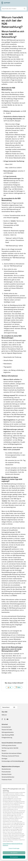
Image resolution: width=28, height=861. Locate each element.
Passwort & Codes (7, 729)
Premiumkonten (6, 771)
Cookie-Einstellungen (14, 848)
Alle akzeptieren (14, 857)
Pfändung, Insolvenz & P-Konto (10, 756)
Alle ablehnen (14, 852)
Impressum (5, 845)
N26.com (4, 715)
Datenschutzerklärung (17, 843)
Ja (9, 687)
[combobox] (14, 9)
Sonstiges (4, 758)
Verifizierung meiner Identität (10, 748)
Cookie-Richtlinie (7, 843)
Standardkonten (6, 769)
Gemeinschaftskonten (8, 777)
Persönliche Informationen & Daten (11, 753)
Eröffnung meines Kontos (9, 745)
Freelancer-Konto (7, 779)
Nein (18, 687)
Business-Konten (6, 774)
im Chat (15, 620)
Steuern (4, 750)
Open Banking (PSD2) (8, 735)
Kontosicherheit (6, 727)
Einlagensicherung (7, 737)
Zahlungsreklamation (8, 732)
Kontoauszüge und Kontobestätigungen (13, 761)
